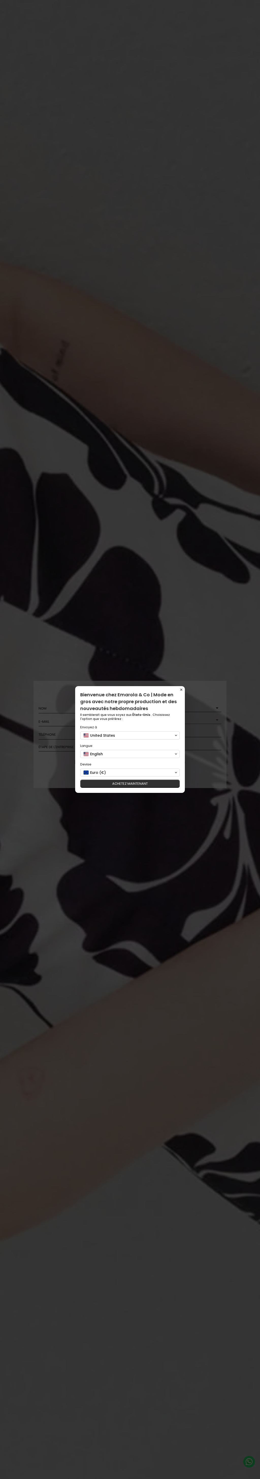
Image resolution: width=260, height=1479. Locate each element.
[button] (130, 735)
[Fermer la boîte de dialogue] (181, 689)
